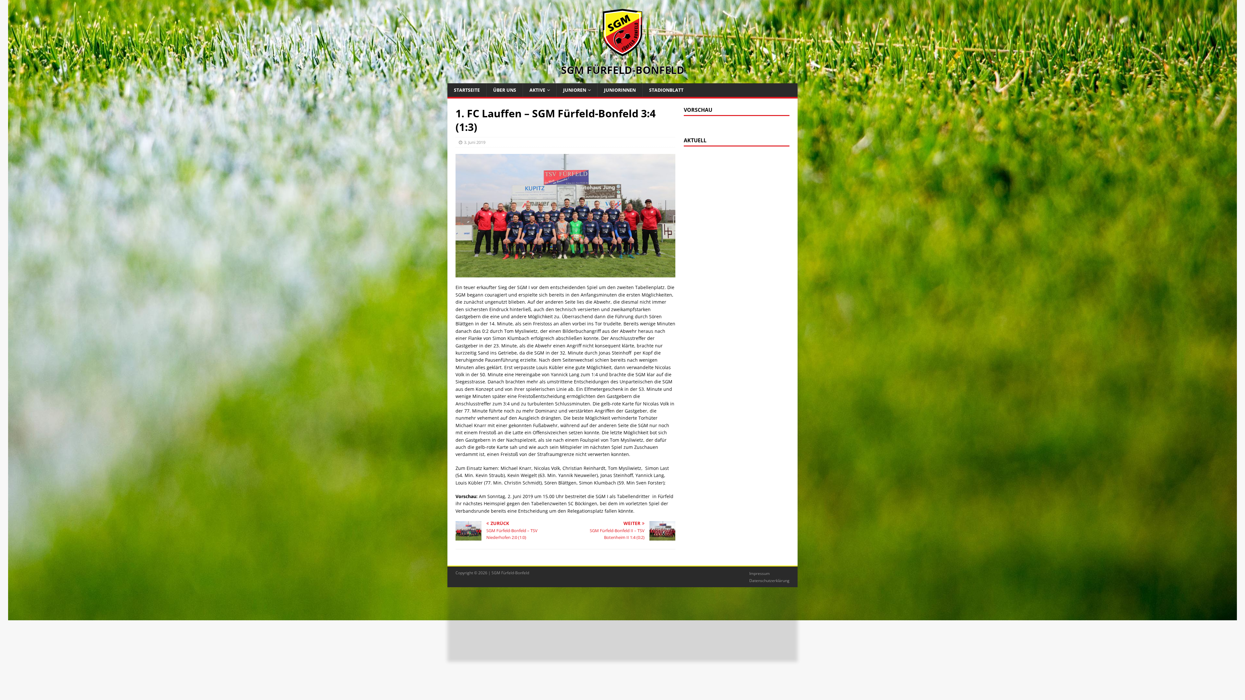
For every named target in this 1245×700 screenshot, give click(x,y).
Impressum (759, 573)
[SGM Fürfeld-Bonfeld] (622, 53)
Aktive (537, 90)
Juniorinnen (620, 90)
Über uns (504, 90)
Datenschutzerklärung (769, 580)
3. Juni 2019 (474, 142)
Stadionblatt (666, 90)
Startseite (467, 90)
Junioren (574, 90)
